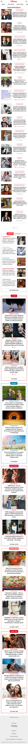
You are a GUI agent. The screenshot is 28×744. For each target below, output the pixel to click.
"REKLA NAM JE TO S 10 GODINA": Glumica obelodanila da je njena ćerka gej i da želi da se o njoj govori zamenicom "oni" (19, 82)
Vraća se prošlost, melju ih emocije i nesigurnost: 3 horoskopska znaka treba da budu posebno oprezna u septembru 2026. (9, 283)
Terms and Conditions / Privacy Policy (14, 739)
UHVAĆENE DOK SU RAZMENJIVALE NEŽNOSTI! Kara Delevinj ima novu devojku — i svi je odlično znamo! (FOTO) (20, 162)
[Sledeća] (17, 227)
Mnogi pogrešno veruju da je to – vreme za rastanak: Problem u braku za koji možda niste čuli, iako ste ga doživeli (14, 678)
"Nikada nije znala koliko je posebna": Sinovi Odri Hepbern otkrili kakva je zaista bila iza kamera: (9, 241)
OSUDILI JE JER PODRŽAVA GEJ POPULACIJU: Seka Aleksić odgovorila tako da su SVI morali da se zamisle (19, 189)
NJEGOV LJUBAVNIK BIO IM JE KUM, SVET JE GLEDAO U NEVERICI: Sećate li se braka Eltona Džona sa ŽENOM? (20, 55)
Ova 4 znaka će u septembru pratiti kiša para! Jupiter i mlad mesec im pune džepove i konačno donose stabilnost (14, 405)
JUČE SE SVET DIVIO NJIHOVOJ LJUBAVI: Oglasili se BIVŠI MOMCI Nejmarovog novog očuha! (19, 203)
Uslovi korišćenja (14, 736)
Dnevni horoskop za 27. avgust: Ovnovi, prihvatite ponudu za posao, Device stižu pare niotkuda (9, 262)
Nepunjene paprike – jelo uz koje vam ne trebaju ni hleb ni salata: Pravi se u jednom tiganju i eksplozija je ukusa (14, 595)
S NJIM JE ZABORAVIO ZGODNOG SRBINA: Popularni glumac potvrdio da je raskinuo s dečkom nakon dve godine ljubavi (19, 68)
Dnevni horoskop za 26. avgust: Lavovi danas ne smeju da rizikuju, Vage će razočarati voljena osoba (14, 454)
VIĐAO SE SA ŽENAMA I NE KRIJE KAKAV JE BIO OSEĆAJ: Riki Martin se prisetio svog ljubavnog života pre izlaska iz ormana (19, 14)
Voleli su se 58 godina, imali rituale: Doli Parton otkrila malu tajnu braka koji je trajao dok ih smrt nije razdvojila (8, 273)
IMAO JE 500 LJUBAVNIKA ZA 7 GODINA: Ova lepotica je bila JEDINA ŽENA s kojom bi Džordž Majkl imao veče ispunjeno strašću (19, 95)
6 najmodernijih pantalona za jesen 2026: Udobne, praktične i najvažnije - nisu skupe (14, 538)
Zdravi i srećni (20, 4)
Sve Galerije (14, 378)
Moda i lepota (11, 4)
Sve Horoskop (14, 461)
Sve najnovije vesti (14, 290)
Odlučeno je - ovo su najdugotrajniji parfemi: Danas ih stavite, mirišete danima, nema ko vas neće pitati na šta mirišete (14, 489)
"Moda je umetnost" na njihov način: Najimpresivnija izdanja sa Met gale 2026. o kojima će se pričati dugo (14, 369)
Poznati (3, 4)
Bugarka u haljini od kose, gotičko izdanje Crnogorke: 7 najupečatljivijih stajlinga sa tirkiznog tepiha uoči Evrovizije (14, 342)
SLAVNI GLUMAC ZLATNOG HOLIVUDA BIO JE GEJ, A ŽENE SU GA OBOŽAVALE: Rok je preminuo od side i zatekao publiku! (19, 149)
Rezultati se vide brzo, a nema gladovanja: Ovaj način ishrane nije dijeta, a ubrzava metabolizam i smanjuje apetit (14, 620)
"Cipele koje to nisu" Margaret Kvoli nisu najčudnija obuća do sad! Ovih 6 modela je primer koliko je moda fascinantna (14, 318)
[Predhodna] (11, 227)
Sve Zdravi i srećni (14, 627)
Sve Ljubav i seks (14, 711)
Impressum (14, 730)
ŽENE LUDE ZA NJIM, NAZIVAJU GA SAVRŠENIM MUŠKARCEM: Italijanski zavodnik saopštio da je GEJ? (20, 27)
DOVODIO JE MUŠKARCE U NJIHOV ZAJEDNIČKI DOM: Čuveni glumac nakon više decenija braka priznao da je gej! (20, 109)
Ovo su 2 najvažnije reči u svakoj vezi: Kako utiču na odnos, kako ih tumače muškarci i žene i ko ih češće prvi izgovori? (14, 703)
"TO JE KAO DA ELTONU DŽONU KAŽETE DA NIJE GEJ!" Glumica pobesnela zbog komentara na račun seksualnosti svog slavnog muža (19, 122)
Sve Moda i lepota (14, 544)
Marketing (14, 733)
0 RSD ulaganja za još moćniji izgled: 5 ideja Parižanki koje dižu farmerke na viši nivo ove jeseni (14, 514)
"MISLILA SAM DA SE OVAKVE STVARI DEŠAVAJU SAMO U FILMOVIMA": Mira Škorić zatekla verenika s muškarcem (20, 216)
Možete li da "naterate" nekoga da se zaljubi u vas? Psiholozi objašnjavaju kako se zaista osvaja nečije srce (14, 653)
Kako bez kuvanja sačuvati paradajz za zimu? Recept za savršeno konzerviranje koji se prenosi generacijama (14, 570)
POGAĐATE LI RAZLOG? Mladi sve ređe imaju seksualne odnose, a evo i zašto (19, 176)
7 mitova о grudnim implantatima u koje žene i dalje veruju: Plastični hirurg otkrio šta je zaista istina (9, 251)
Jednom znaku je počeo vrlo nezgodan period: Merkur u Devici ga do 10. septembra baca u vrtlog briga (14, 430)
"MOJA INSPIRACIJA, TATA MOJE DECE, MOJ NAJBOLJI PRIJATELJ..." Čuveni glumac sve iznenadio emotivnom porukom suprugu (20, 41)
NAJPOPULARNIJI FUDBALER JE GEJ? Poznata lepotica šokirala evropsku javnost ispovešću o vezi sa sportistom (19, 135)
